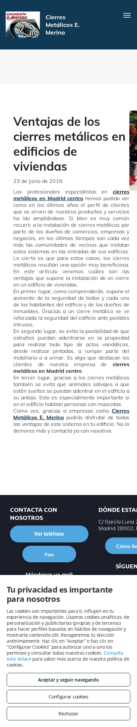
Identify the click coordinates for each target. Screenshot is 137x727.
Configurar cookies (68, 696)
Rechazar (68, 713)
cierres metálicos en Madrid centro (71, 195)
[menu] (127, 15)
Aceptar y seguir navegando (68, 680)
